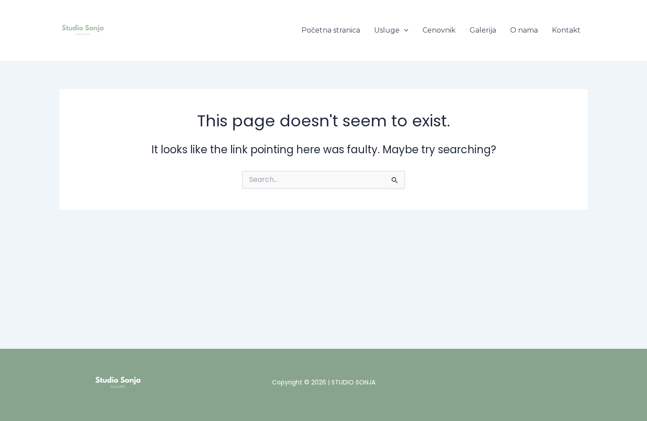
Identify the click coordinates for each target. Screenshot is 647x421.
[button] (404, 30)
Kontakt (566, 30)
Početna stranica (330, 30)
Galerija (483, 30)
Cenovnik (439, 30)
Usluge (387, 30)
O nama (524, 30)
